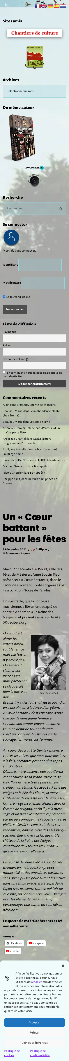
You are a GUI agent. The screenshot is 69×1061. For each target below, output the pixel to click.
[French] (38, 6)
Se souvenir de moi (18, 297)
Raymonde (9, 332)
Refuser (34, 1033)
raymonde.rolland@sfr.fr (19, 359)
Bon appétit (41, 466)
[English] (44, 6)
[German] (50, 6)
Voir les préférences (34, 1043)
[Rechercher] (61, 208)
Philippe (41, 549)
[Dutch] (63, 6)
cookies (37, 982)
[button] (63, 965)
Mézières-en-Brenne (16, 553)
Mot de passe (12, 283)
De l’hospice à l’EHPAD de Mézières (41, 460)
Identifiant (10, 264)
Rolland (7, 345)
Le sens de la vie (40, 422)
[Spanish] (57, 6)
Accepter (34, 1022)
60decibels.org (15, 622)
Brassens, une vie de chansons (36, 405)
